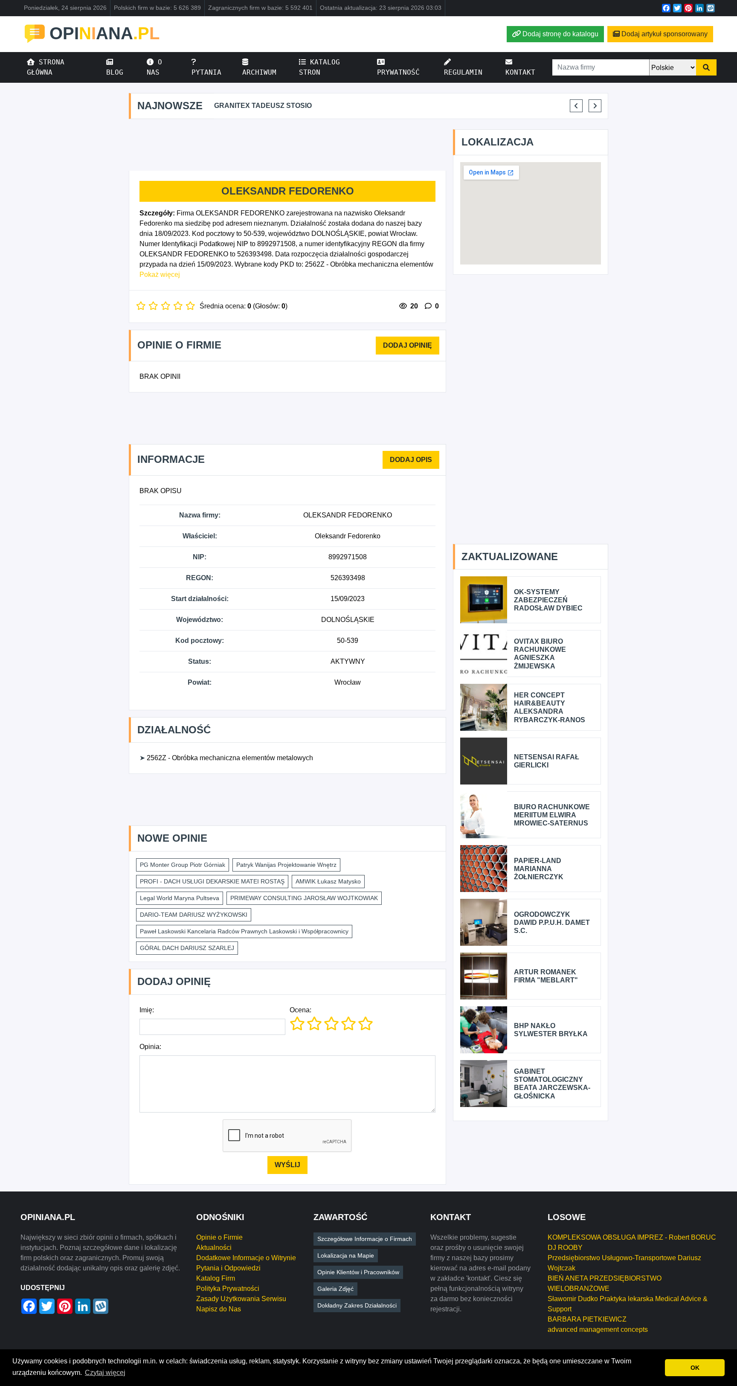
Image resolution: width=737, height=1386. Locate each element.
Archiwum (259, 72)
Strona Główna (45, 67)
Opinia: (150, 1046)
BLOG (114, 72)
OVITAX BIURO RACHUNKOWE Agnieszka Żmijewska (540, 654)
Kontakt (520, 72)
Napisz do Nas (218, 1309)
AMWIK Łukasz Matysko (328, 881)
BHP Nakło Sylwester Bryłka (551, 1029)
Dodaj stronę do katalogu (560, 34)
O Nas (154, 67)
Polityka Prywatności (227, 1288)
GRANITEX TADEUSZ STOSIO (263, 105)
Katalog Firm (215, 1278)
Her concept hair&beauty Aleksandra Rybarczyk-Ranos (549, 708)
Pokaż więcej (159, 274)
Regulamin (463, 72)
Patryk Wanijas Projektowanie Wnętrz (286, 864)
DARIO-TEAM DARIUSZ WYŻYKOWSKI (193, 914)
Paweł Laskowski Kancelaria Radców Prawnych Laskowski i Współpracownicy (244, 931)
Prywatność (398, 72)
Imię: (146, 1010)
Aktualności (214, 1247)
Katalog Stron (319, 67)
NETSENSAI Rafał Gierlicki (546, 761)
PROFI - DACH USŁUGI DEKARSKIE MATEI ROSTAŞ (212, 881)
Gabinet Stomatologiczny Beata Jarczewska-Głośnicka (552, 1084)
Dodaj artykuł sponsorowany (664, 34)
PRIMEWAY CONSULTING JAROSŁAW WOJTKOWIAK (304, 898)
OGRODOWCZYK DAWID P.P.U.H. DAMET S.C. (552, 922)
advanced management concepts (598, 1329)
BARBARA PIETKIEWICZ (587, 1319)
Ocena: (300, 1010)
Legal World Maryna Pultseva (179, 898)
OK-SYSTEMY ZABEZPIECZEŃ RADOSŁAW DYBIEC (548, 600)
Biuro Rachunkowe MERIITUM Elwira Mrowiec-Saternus (552, 815)
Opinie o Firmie (219, 1237)
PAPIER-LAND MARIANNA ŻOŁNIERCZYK (538, 868)
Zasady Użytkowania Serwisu (241, 1298)
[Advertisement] (287, 145)
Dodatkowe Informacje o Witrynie (246, 1257)
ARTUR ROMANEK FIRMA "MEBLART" (546, 976)
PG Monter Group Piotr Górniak (182, 864)
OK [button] (695, 1367)
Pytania (206, 72)
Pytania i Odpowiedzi (228, 1268)
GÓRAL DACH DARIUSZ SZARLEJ (187, 947)
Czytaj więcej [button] (105, 1372)
